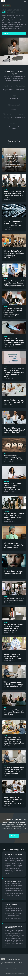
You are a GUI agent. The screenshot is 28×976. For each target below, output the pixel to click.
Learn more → (7, 33)
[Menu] (25, 1)
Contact (14, 968)
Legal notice (8, 968)
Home (2, 968)
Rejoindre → (14, 835)
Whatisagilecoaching (13, 959)
